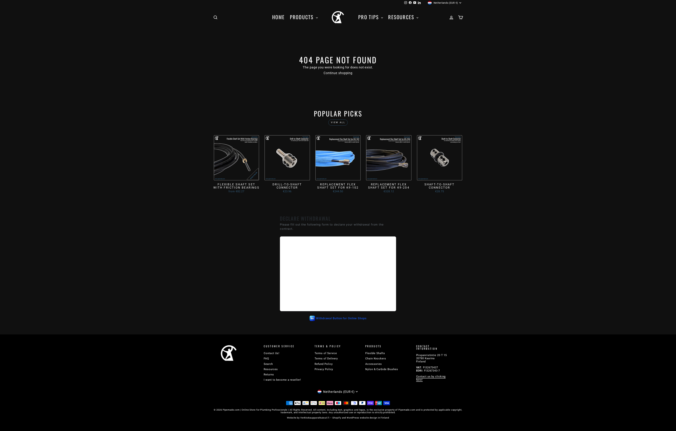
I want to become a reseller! (282, 379)
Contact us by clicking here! (431, 378)
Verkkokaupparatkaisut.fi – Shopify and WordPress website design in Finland (344, 417)
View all (338, 122)
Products (302, 17)
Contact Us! (271, 353)
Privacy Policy (324, 369)
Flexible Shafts (375, 353)
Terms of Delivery (326, 358)
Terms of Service (326, 353)
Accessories (373, 364)
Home (278, 17)
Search (268, 364)
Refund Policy (324, 364)
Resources (402, 17)
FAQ (266, 358)
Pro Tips (369, 17)
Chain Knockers (375, 358)
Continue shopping (338, 73)
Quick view (236, 177)
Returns (269, 374)
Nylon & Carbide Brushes (381, 369)
